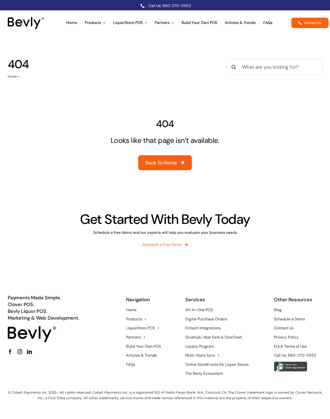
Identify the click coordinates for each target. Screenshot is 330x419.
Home (12, 76)
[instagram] (19, 351)
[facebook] (10, 351)
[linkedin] (29, 351)
